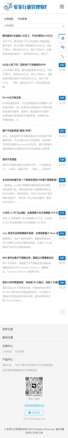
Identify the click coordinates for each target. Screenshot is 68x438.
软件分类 (7, 329)
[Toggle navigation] (61, 6)
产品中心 (7, 359)
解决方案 (7, 337)
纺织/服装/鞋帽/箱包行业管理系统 (19, 370)
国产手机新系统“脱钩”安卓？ (17, 130)
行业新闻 (22, 18)
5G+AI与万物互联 (11, 97)
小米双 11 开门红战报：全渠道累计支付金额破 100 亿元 (31, 212)
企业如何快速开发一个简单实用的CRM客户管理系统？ (30, 179)
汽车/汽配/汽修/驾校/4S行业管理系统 (34, 365)
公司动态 (8, 18)
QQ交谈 (36, 412)
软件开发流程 (9, 159)
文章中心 (7, 346)
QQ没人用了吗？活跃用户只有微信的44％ (24, 64)
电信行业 (7, 365)
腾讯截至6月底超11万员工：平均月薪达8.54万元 (27, 35)
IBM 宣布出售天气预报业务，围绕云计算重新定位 (28, 257)
